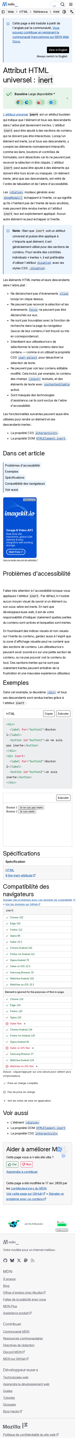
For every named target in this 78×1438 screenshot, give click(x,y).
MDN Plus (10, 1306)
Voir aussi (11, 489)
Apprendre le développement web (26, 1384)
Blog (6, 1286)
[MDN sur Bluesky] (12, 1260)
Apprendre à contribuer (22, 1172)
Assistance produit (15, 1313)
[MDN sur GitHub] (5, 1260)
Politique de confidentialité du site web (29, 1434)
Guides (7, 1391)
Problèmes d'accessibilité (22, 465)
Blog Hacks (11, 1411)
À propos (9, 1279)
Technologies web (15, 1377)
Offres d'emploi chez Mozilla (22, 1292)
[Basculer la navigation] (70, 4)
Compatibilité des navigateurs (25, 483)
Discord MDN (12, 1352)
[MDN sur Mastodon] (25, 1260)
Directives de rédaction (18, 1345)
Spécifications (14, 477)
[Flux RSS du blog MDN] (32, 1260)
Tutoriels (9, 1398)
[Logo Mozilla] (15, 1426)
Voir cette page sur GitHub (24, 1194)
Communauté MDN (16, 1331)
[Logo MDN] (11, 1242)
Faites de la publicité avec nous (24, 1299)
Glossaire (9, 1404)
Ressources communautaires (23, 1338)
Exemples (11, 471)
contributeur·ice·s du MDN (28, 1188)
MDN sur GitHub (14, 1359)
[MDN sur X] (19, 1260)
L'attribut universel (15, 114)
